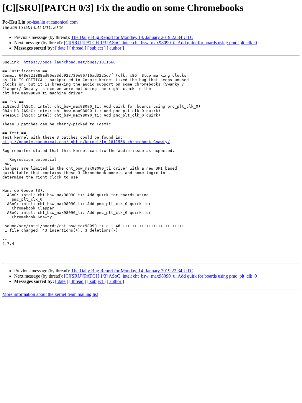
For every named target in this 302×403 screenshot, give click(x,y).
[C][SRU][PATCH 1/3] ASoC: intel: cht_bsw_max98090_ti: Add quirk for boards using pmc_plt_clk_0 (160, 42)
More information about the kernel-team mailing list (50, 294)
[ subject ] (96, 47)
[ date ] (61, 47)
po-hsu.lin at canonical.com (52, 21)
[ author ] (115, 47)
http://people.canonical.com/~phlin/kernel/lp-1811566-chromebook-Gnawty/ (86, 142)
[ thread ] (77, 47)
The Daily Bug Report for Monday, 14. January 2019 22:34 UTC (132, 37)
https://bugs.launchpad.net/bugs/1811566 (70, 62)
